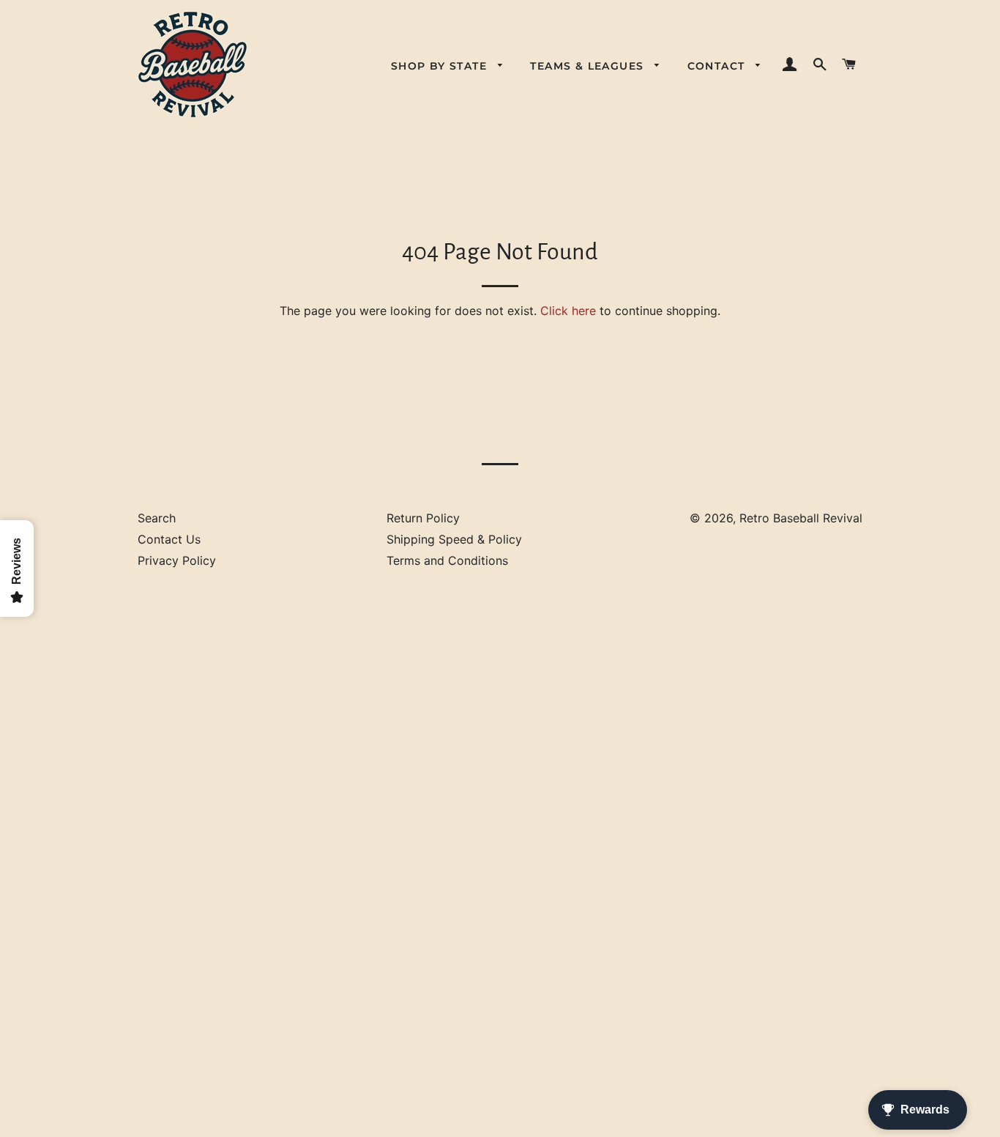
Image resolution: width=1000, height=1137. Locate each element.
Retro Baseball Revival (800, 518)
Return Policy (423, 518)
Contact (718, 66)
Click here (568, 310)
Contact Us (169, 539)
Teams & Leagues (588, 66)
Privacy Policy (177, 560)
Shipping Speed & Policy (454, 539)
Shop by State (441, 66)
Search (157, 518)
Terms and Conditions (447, 560)
